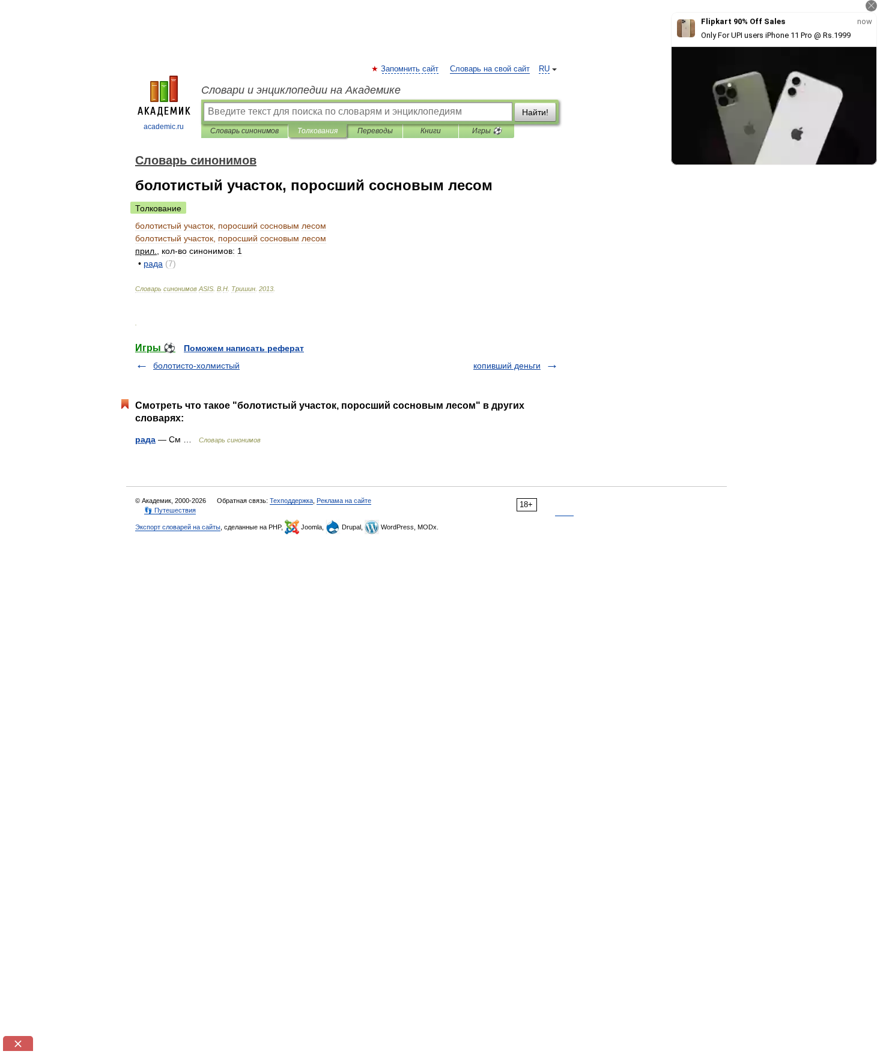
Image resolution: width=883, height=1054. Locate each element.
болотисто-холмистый (196, 365)
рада (145, 439)
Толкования (317, 131)
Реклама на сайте (344, 500)
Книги (430, 131)
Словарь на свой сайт (490, 69)
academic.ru (164, 126)
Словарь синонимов (244, 131)
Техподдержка (291, 500)
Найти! (535, 112)
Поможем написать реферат (244, 348)
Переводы (375, 131)
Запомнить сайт (410, 69)
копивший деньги (507, 365)
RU (544, 69)
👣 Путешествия (170, 510)
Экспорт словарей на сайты (177, 527)
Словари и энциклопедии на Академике (301, 90)
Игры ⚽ (487, 131)
